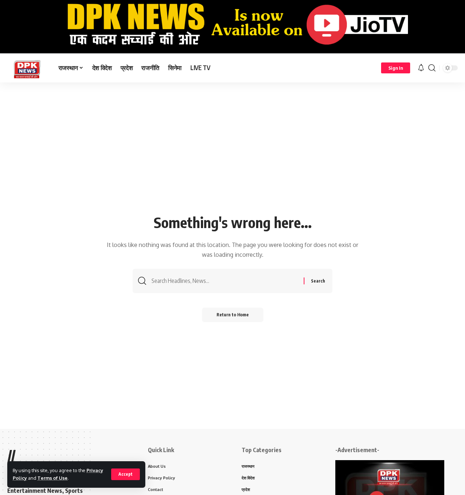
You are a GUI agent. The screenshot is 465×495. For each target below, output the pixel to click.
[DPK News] (27, 68)
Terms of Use (52, 478)
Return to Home (233, 314)
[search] (432, 67)
